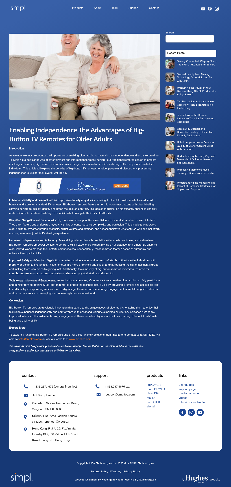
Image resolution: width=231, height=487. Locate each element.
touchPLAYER (156, 389)
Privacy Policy (132, 471)
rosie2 (151, 397)
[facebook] (182, 412)
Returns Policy (99, 471)
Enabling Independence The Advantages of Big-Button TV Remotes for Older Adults (76, 134)
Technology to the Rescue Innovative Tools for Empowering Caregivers (195, 118)
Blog (115, 7)
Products (77, 7)
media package (189, 393)
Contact (154, 7)
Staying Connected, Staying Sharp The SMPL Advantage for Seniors (196, 62)
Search (169, 32)
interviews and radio (192, 402)
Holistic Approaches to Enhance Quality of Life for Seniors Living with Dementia (195, 145)
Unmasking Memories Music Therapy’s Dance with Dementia (195, 171)
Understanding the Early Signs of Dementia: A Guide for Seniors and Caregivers (196, 159)
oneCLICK (153, 402)
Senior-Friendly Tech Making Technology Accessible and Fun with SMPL (195, 77)
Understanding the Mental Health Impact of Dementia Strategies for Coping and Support (196, 186)
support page (187, 389)
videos (183, 397)
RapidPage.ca (147, 479)
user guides (186, 384)
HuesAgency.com (112, 479)
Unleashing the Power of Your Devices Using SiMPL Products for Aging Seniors (196, 91)
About (97, 7)
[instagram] (191, 412)
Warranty (115, 471)
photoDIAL (153, 393)
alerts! (151, 406)
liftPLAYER (154, 384)
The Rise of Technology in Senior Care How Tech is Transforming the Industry (196, 105)
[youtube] (200, 412)
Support (133, 7)
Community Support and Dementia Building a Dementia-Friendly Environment (195, 132)
